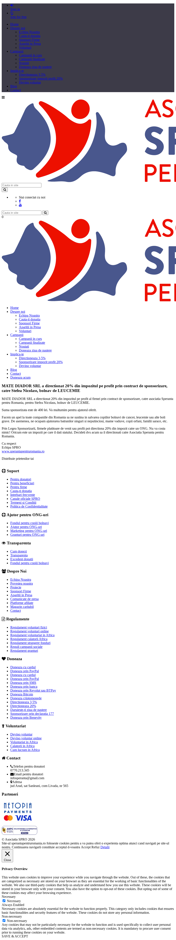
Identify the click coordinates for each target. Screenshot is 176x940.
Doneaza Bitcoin (21, 694)
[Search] (5, 189)
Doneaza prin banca (23, 686)
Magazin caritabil (22, 607)
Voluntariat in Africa (24, 742)
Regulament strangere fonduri (30, 643)
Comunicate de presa (24, 599)
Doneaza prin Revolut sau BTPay (33, 690)
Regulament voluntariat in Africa (32, 635)
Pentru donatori (20, 479)
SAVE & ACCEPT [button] (15, 936)
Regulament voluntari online (29, 631)
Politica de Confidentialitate (29, 506)
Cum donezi (18, 551)
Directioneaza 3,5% (32, 74)
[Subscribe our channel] (20, 205)
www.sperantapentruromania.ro (23, 451)
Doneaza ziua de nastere (35, 67)
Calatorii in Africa (22, 746)
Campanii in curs (30, 55)
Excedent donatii (21, 559)
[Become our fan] (20, 201)
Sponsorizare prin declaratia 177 (32, 713)
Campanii (16, 51)
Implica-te (17, 71)
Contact (15, 90)
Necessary (14, 901)
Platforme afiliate (21, 603)
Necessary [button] (9, 896)
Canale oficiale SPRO (25, 498)
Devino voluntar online (26, 738)
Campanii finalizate (32, 59)
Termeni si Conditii (23, 502)
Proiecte (15, 587)
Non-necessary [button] (12, 916)
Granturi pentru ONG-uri (27, 534)
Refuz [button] (95, 847)
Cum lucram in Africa (25, 750)
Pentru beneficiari (22, 483)
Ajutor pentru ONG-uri (26, 527)
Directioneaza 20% (23, 706)
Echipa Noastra (29, 32)
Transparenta (19, 555)
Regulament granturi (24, 650)
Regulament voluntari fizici (28, 627)
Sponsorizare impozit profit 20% (41, 78)
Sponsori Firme (29, 40)
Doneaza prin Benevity (26, 717)
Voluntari (25, 47)
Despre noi (17, 28)
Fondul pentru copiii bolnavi (29, 523)
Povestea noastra (21, 583)
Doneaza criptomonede (26, 698)
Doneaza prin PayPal (24, 671)
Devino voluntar (30, 82)
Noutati (24, 63)
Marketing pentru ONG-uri (28, 531)
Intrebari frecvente (22, 495)
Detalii (104, 847)
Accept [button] (86, 847)
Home (14, 24)
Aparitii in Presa (30, 43)
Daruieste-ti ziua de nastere (28, 710)
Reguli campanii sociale (26, 647)
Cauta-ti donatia (29, 36)
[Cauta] (45, 213)
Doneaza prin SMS (23, 682)
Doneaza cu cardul (23, 667)
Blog (13, 86)
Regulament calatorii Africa (28, 639)
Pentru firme (18, 487)
